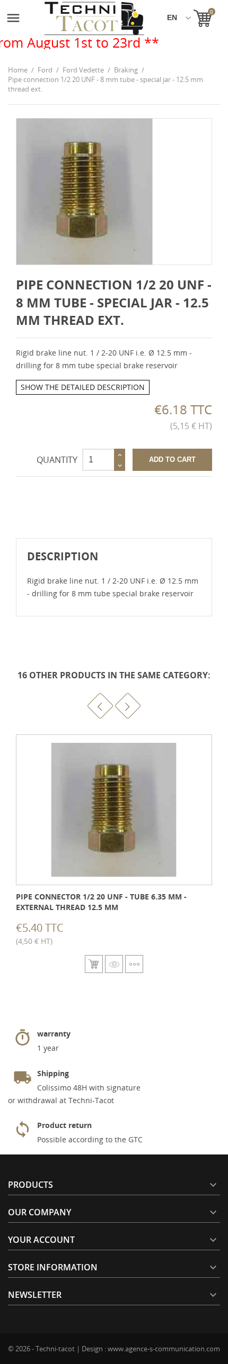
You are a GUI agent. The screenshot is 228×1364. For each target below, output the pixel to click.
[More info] (134, 964)
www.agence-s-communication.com (164, 1348)
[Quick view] (114, 964)
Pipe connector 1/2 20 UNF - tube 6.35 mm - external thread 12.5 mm (101, 902)
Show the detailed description (83, 387)
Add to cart (172, 459)
